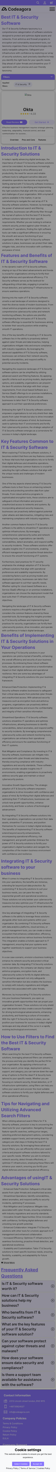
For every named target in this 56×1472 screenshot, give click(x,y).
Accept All (37, 1464)
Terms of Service (27, 1468)
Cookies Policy (43, 1468)
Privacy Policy (12, 1468)
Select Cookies (20, 1464)
